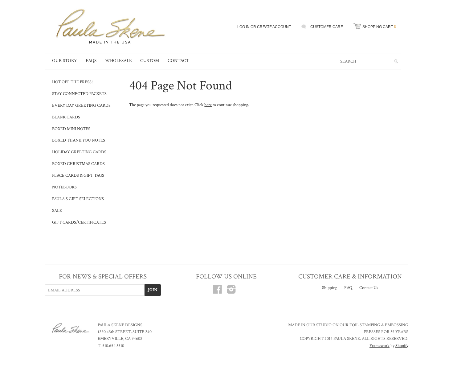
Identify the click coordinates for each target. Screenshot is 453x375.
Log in (243, 27)
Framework (379, 345)
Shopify (401, 345)
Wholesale (118, 61)
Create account (274, 27)
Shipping (329, 288)
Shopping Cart (379, 26)
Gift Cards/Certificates (79, 222)
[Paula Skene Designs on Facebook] (217, 292)
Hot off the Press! (72, 82)
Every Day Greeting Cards (81, 105)
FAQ (348, 288)
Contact (178, 61)
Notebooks (64, 187)
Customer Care (326, 27)
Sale (57, 210)
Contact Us (368, 288)
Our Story (64, 61)
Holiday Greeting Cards (79, 152)
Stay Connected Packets (79, 94)
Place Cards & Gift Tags (78, 175)
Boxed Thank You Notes (78, 140)
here (208, 105)
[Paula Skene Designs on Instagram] (231, 292)
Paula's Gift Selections (78, 199)
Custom (149, 61)
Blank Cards (66, 117)
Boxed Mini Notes (71, 129)
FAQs (91, 61)
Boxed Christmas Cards (78, 164)
